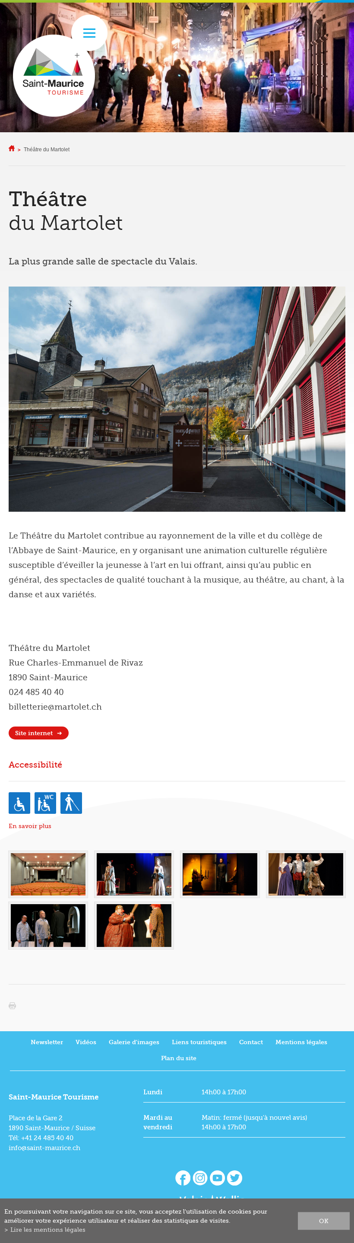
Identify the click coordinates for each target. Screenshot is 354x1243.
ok (324, 1220)
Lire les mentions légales (47, 1229)
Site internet (34, 733)
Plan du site (178, 1058)
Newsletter (47, 1042)
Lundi (152, 1092)
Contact (251, 1042)
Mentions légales (301, 1042)
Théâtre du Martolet (47, 150)
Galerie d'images (134, 1042)
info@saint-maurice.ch (44, 1148)
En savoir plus (30, 826)
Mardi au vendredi (157, 1122)
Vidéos (86, 1042)
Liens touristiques (199, 1042)
